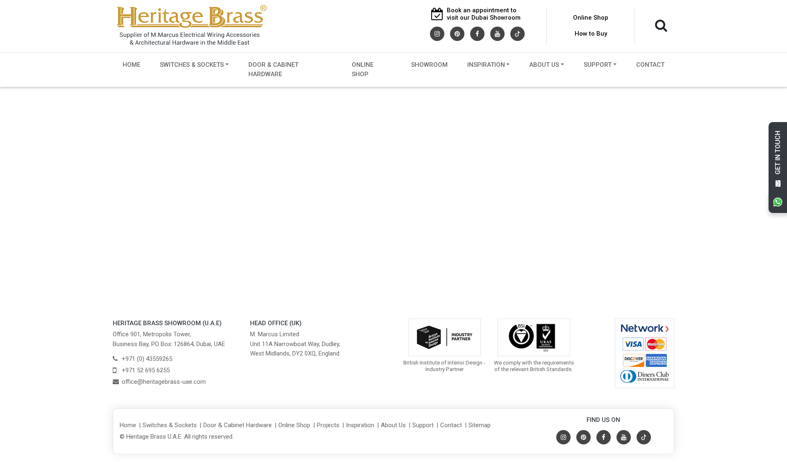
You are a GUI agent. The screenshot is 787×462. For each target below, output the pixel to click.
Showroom (429, 64)
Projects (328, 425)
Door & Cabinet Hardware (273, 69)
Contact (650, 64)
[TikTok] (517, 33)
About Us (544, 64)
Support (598, 64)
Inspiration (486, 64)
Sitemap (480, 425)
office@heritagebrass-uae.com (164, 381)
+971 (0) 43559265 (147, 358)
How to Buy (591, 33)
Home (131, 64)
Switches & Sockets (192, 64)
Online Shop (590, 17)
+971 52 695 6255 (146, 370)
